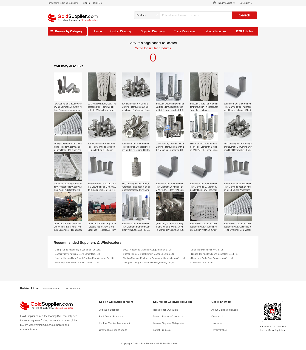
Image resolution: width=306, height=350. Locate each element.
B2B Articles (244, 31)
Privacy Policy (219, 329)
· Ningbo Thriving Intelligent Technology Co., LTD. (214, 254)
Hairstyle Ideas (51, 288)
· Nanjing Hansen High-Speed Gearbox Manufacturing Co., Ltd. (84, 258)
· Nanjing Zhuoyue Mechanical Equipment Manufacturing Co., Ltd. (153, 258)
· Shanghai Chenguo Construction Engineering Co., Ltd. (149, 262)
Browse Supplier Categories (168, 323)
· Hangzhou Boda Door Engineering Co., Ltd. (211, 258)
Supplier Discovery (153, 31)
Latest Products (162, 329)
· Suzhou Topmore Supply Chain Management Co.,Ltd (148, 254)
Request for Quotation (165, 309)
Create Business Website (113, 329)
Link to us (216, 323)
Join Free (97, 3)
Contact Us (217, 316)
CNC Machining (72, 288)
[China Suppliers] (73, 17)
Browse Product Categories (168, 316)
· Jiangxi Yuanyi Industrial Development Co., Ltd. (77, 254)
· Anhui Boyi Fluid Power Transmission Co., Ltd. (76, 262)
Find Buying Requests (111, 316)
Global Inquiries (216, 31)
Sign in (86, 3)
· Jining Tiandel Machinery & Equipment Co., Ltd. (77, 250)
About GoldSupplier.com (225, 309)
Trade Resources (185, 31)
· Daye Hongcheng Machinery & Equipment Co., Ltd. (147, 250)
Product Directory (120, 31)
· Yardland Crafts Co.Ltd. (202, 262)
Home (98, 31)
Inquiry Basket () (226, 3)
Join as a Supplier (109, 309)
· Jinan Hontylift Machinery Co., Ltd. (207, 250)
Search (244, 15)
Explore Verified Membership (115, 323)
